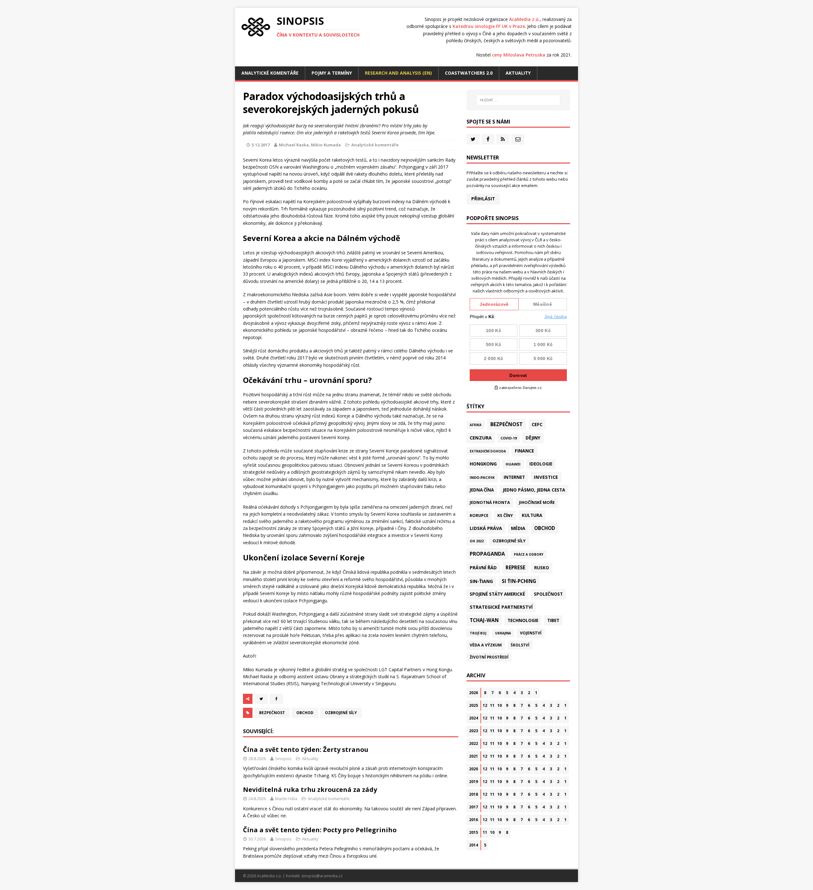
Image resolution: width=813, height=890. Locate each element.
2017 (473, 807)
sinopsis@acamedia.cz (321, 876)
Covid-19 (509, 438)
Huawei (513, 464)
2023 (473, 730)
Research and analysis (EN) (398, 73)
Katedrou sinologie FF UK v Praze (489, 26)
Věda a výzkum (486, 645)
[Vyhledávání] (518, 100)
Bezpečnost (272, 712)
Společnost (548, 594)
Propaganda (487, 553)
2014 (473, 845)
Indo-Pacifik (482, 477)
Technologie (522, 620)
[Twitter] (473, 139)
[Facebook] (487, 139)
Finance (524, 451)
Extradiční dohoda (488, 451)
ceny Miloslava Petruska (518, 55)
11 (492, 705)
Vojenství (530, 633)
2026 (473, 692)
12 (485, 705)
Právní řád (483, 568)
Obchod (304, 712)
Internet (514, 477)
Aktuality (518, 73)
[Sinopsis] (255, 27)
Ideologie (540, 464)
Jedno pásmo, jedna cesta (534, 490)
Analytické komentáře (270, 73)
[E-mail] (517, 139)
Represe (515, 567)
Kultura (532, 515)
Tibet (553, 620)
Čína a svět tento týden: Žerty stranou (305, 749)
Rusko (541, 568)
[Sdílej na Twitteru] (261, 699)
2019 (473, 781)
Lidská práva (486, 528)
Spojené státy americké (497, 594)
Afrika (475, 425)
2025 (473, 705)
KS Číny (505, 515)
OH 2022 (477, 541)
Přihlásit (483, 199)
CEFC (537, 424)
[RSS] (502, 139)
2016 (473, 819)
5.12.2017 (261, 145)
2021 (473, 756)
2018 (473, 794)
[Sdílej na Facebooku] (276, 699)
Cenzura (481, 437)
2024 (473, 718)
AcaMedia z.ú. (524, 19)
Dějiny (533, 438)
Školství (520, 644)
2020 (473, 769)
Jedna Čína (482, 490)
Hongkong (483, 464)
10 (499, 705)
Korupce (479, 515)
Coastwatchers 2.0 (469, 73)
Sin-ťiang (481, 581)
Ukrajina (503, 633)
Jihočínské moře (537, 502)
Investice (546, 477)
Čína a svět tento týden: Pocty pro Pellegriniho (320, 830)
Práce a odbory (528, 554)
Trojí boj (478, 633)
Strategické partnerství (501, 607)
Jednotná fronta (490, 502)
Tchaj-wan (484, 620)
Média (518, 528)
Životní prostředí (489, 657)
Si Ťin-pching (519, 581)
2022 (473, 743)
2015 (473, 832)
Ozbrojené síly (341, 712)
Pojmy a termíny (332, 73)
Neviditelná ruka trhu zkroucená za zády (310, 789)
